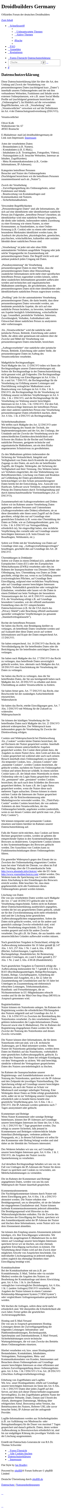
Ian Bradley (21, 1465)
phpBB (18, 1470)
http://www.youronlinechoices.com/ (20, 874)
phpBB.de (37, 1479)
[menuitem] (28, 31)
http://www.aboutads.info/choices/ (19, 871)
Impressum (30, 137)
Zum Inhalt (7, 20)
